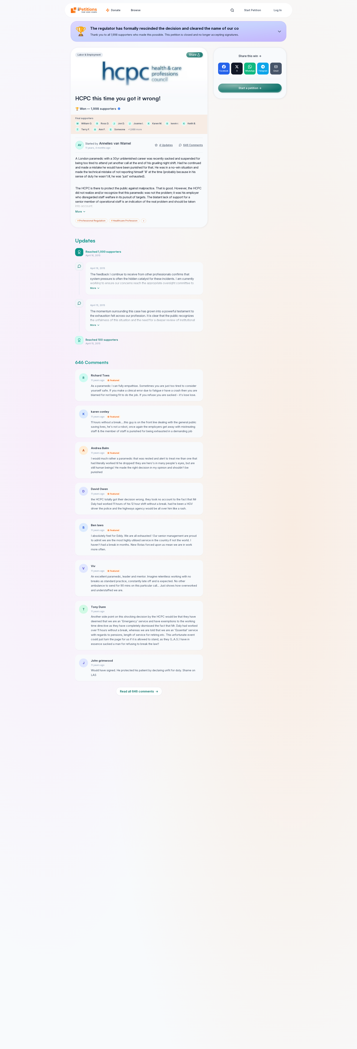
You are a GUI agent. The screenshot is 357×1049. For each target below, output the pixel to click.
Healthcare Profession (124, 220)
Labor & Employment (89, 54)
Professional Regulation (91, 220)
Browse (136, 10)
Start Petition (252, 10)
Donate (115, 10)
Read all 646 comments (139, 691)
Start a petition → (250, 88)
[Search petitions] (232, 10)
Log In (278, 10)
